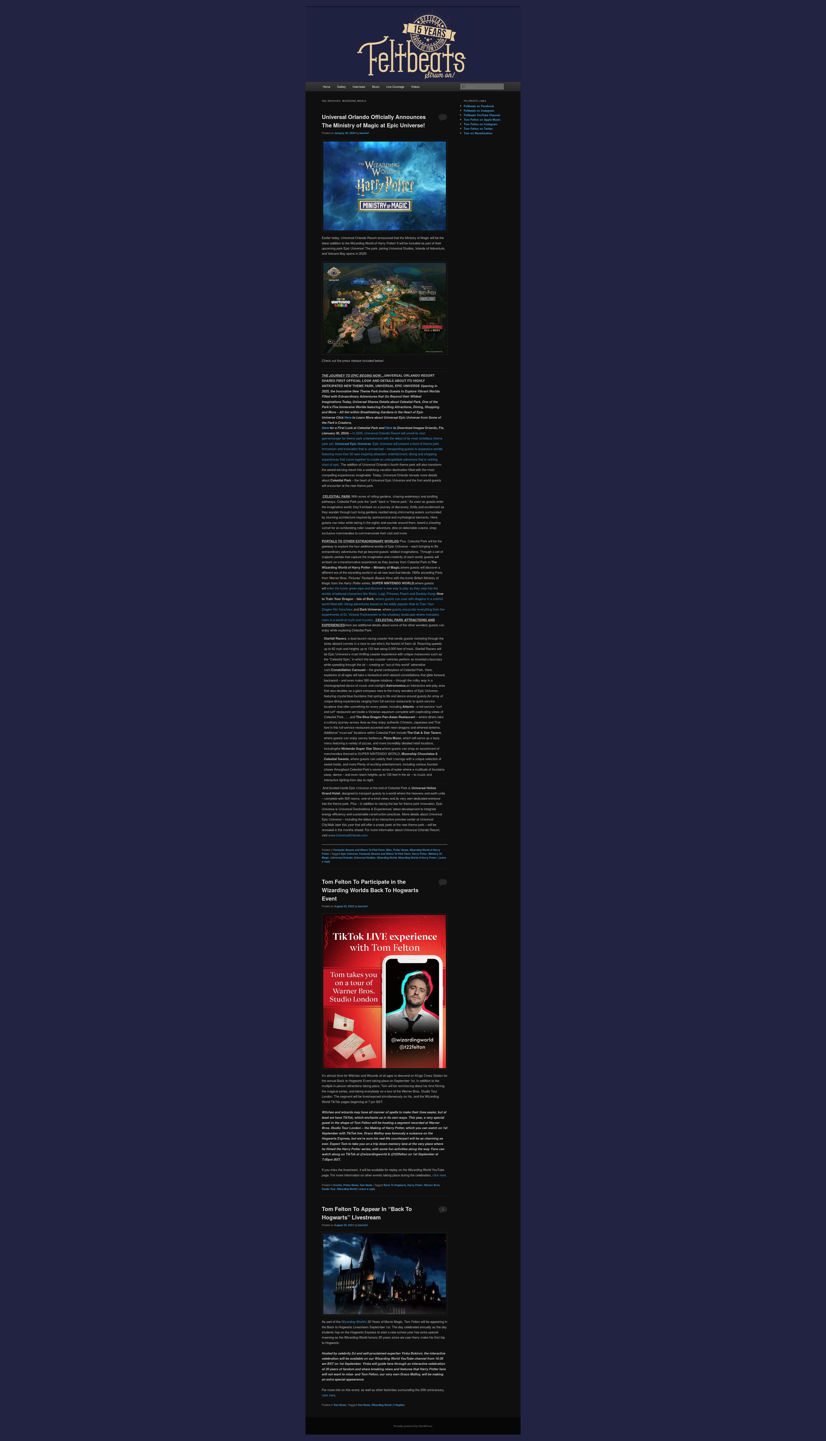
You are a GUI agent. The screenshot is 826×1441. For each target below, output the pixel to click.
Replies (399, 1405)
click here (439, 1175)
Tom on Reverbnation (478, 133)
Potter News (400, 850)
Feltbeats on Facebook (479, 106)
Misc (389, 850)
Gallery (341, 87)
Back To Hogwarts (395, 1185)
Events (337, 1185)
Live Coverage (395, 87)
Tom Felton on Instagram (480, 124)
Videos (415, 87)
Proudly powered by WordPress (413, 1426)
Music (376, 87)
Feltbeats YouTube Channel (482, 115)
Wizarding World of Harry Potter (417, 857)
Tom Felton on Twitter (478, 129)
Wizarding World (387, 857)
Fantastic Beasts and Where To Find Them (359, 850)
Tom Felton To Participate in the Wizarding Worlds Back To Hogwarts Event (370, 890)
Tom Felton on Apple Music (482, 119)
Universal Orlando (341, 857)
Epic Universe (349, 854)
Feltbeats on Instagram (479, 110)
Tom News (366, 1185)
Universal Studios (365, 857)
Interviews (359, 87)
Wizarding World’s (354, 1321)
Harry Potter (419, 854)
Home (326, 87)
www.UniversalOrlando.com (348, 835)
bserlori (364, 133)
